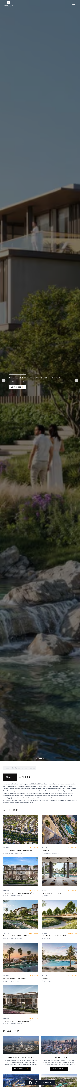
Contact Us (46, 1083)
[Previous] (3, 380)
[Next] (76, 380)
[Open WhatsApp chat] (36, 1082)
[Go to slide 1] (36, 758)
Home (7, 768)
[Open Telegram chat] (30, 1082)
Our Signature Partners (19, 768)
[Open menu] (73, 4)
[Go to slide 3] (39, 758)
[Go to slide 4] (42, 758)
